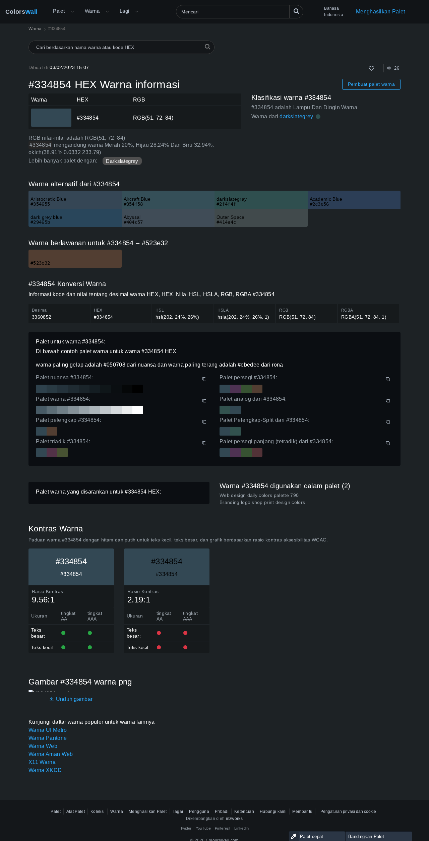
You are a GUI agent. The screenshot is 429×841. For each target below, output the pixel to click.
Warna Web (42, 746)
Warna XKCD (45, 770)
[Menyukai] (371, 68)
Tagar (178, 811)
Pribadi (222, 811)
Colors (21, 11)
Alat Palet (75, 811)
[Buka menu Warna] (107, 11)
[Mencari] (296, 11)
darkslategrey (296, 116)
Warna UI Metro (47, 730)
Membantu (302, 811)
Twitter (186, 828)
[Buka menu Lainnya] (72, 11)
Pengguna (199, 811)
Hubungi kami (273, 811)
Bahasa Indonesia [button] (333, 11)
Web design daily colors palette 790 (259, 495)
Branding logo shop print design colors (262, 502)
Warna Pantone (47, 738)
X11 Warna (42, 762)
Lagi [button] (124, 11)
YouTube (203, 828)
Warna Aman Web (50, 754)
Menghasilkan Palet (380, 11)
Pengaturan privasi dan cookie (348, 811)
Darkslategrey (122, 161)
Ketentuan (244, 811)
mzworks (234, 818)
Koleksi (97, 811)
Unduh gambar (73, 699)
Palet (59, 11)
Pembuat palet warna (371, 84)
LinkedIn (241, 828)
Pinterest (222, 828)
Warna (92, 11)
